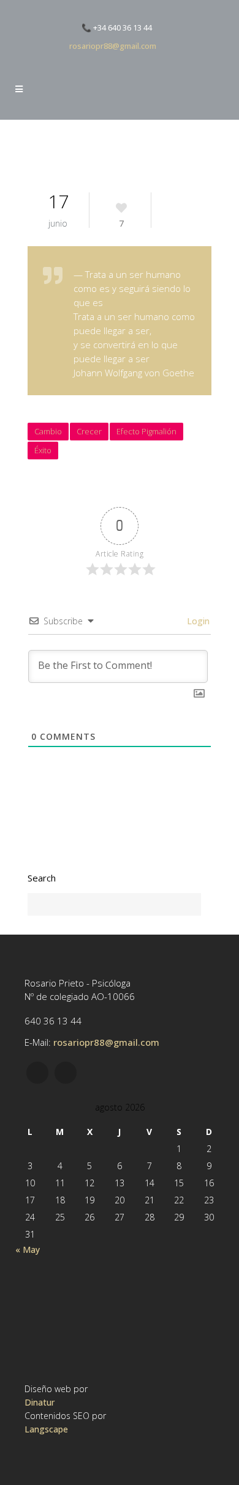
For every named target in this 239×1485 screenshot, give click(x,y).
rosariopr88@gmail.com (112, 45)
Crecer (89, 431)
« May (27, 1249)
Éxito (42, 450)
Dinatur (40, 1402)
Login (197, 621)
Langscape (46, 1429)
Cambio (48, 431)
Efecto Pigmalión (146, 431)
